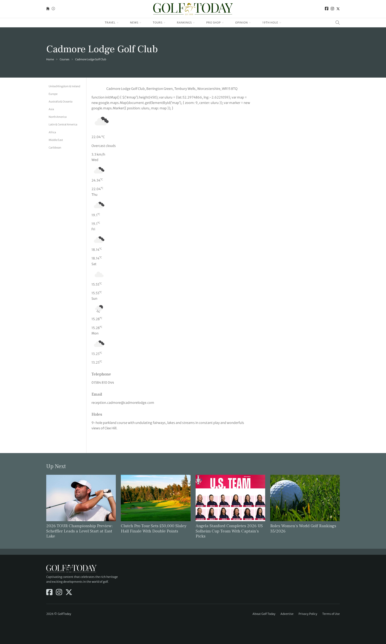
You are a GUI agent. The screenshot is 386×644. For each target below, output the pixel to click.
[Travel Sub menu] (118, 23)
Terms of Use (331, 614)
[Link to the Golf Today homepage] (47, 9)
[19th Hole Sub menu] (280, 23)
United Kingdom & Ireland (64, 86)
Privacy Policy (308, 614)
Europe (53, 94)
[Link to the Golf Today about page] (53, 9)
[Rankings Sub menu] (194, 23)
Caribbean (55, 147)
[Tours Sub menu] (164, 23)
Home (50, 59)
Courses (64, 59)
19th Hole (270, 22)
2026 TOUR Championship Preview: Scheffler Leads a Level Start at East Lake (79, 531)
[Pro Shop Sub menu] (223, 23)
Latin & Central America (63, 124)
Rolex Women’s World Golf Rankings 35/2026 (303, 528)
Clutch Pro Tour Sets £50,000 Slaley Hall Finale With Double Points (154, 528)
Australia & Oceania (60, 101)
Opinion (241, 22)
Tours (157, 22)
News (134, 22)
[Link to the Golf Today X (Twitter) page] (338, 9)
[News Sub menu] (140, 23)
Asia (51, 109)
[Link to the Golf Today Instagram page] (332, 9)
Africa (52, 132)
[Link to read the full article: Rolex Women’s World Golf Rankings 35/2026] (305, 498)
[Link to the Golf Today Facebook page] (327, 9)
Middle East (56, 140)
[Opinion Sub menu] (250, 23)
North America (58, 117)
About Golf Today (264, 614)
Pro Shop (213, 22)
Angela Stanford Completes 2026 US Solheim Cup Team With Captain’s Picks (229, 531)
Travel (110, 22)
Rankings (184, 22)
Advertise (287, 614)
